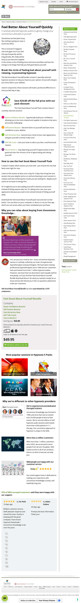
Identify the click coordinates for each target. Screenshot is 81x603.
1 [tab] (6, 533)
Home (5, 586)
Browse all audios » (70, 260)
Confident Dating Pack (70, 92)
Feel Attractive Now (12, 135)
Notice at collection (28, 600)
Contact (58, 586)
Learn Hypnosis (18, 586)
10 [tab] (7, 566)
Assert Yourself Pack (70, 39)
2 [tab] (6, 537)
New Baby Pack (68, 163)
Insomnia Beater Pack (70, 142)
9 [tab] (6, 563)
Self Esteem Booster (13, 127)
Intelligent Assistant (61, 12)
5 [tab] (6, 548)
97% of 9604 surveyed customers (15, 492)
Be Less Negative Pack (70, 46)
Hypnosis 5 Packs (69, 29)
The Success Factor (69, 244)
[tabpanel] (15, 514)
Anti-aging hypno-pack (70, 37)
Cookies (69, 586)
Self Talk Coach (10, 142)
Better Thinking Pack (70, 68)
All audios (69, 9)
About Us (10, 586)
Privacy (64, 586)
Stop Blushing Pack (69, 223)
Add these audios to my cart (16, 345)
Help (53, 586)
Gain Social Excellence (70, 123)
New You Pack (68, 166)
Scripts (35, 586)
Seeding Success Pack (70, 213)
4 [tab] (6, 544)
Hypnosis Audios (28, 586)
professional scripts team (12, 415)
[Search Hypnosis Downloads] (77, 9)
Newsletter (75, 586)
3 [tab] (6, 541)
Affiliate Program (47, 586)
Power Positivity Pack (70, 194)
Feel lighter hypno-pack (70, 120)
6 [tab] (6, 552)
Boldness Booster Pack (70, 70)
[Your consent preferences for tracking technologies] (77, 599)
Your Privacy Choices (47, 600)
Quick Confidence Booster (15, 117)
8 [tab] (6, 559)
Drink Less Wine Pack (70, 104)
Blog (40, 586)
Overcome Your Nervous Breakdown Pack (69, 184)
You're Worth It (11, 150)
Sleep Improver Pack (70, 220)
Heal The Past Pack (69, 125)
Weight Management (70, 256)
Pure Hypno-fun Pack (70, 201)
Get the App (42, 588)
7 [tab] (6, 555)
